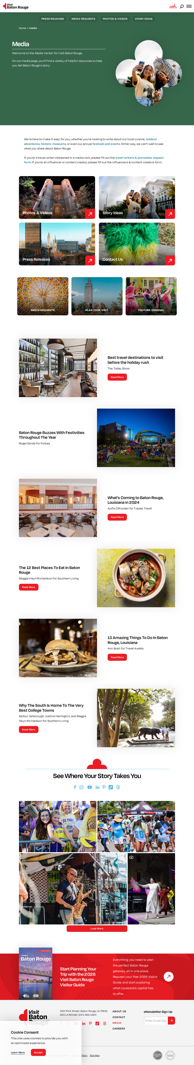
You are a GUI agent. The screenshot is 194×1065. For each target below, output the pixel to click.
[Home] (15, 6)
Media (117, 1023)
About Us (119, 1011)
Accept (38, 1052)
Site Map (94, 1055)
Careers (119, 1028)
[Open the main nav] (190, 6)
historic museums (53, 144)
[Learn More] (169, 977)
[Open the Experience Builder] (173, 6)
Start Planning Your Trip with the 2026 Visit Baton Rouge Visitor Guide (78, 976)
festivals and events (106, 144)
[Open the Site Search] (182, 6)
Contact (119, 1017)
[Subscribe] (171, 1021)
